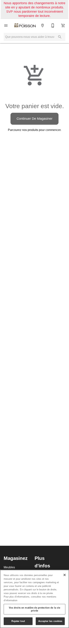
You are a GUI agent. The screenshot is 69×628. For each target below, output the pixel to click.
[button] (5, 25)
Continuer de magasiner (34, 118)
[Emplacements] (42, 25)
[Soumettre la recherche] (60, 37)
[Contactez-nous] (52, 25)
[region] (34, 599)
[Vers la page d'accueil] (25, 25)
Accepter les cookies (50, 621)
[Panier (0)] (63, 25)
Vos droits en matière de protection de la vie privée (34, 609)
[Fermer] (65, 575)
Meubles (9, 567)
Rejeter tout (18, 621)
